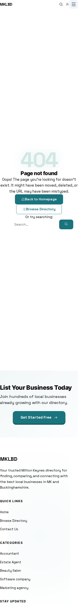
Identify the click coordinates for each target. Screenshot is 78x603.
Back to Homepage (41, 199)
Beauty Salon (10, 570)
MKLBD (6, 4)
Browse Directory (40, 209)
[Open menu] (73, 4)
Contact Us (9, 529)
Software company (15, 579)
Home (4, 512)
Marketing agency (14, 588)
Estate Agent (10, 562)
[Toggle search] (61, 4)
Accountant (9, 553)
